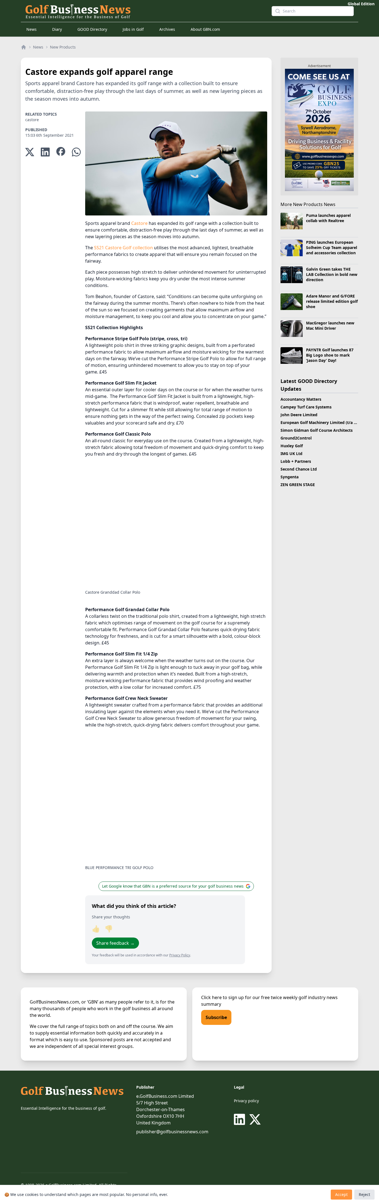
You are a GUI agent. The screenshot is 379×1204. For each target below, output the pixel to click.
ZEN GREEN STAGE (298, 484)
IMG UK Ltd (291, 453)
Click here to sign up (222, 997)
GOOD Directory (92, 29)
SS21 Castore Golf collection (123, 248)
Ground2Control (296, 438)
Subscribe (216, 1017)
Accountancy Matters (301, 399)
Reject (364, 1194)
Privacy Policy (179, 955)
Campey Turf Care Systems (306, 407)
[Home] (23, 47)
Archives (167, 29)
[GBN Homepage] (144, 11)
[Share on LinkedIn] (45, 152)
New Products (63, 47)
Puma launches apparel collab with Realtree (328, 218)
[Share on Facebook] (60, 152)
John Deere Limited (299, 414)
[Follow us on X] (255, 1119)
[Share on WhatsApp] (76, 152)
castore (32, 119)
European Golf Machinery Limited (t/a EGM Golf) (327, 422)
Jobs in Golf (133, 29)
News (31, 29)
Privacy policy (246, 1100)
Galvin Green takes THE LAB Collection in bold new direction (331, 274)
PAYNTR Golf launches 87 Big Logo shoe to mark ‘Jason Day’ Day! (329, 355)
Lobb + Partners (296, 461)
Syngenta (290, 476)
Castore (139, 223)
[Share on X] (29, 152)
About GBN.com (205, 29)
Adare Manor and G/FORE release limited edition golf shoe (332, 301)
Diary (57, 29)
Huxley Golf (292, 445)
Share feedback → (115, 943)
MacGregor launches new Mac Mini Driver (330, 325)
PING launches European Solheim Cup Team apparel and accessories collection (331, 248)
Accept (341, 1194)
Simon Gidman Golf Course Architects (317, 430)
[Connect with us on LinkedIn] (240, 1119)
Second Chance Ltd (299, 469)
